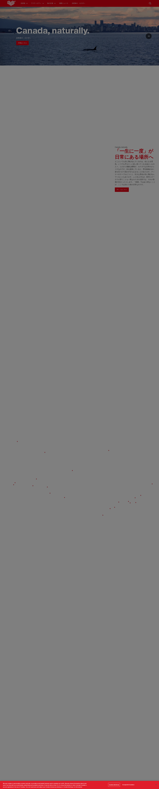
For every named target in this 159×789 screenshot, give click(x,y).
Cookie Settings (114, 784)
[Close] (156, 785)
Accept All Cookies (128, 784)
